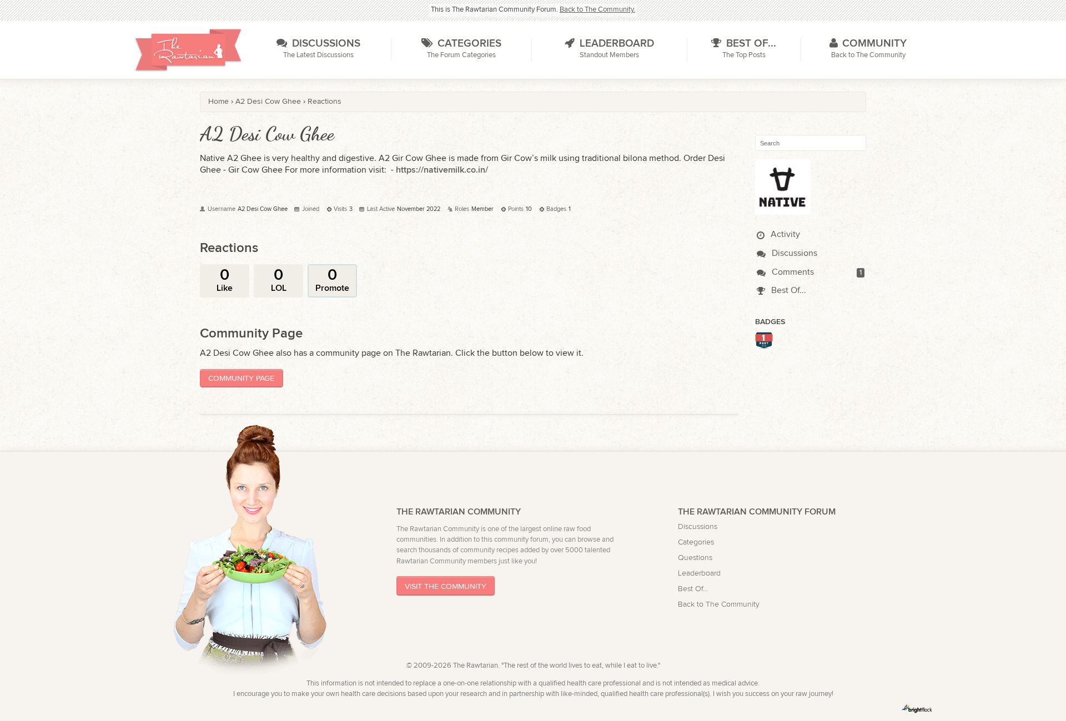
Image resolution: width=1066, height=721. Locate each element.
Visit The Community (445, 586)
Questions (695, 557)
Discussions (793, 253)
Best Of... (787, 290)
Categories (696, 542)
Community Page (241, 378)
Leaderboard (699, 573)
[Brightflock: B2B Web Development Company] (917, 709)
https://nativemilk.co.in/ (442, 170)
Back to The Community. (597, 10)
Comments (792, 272)
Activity (784, 234)
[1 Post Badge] (764, 345)
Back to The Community (719, 604)
